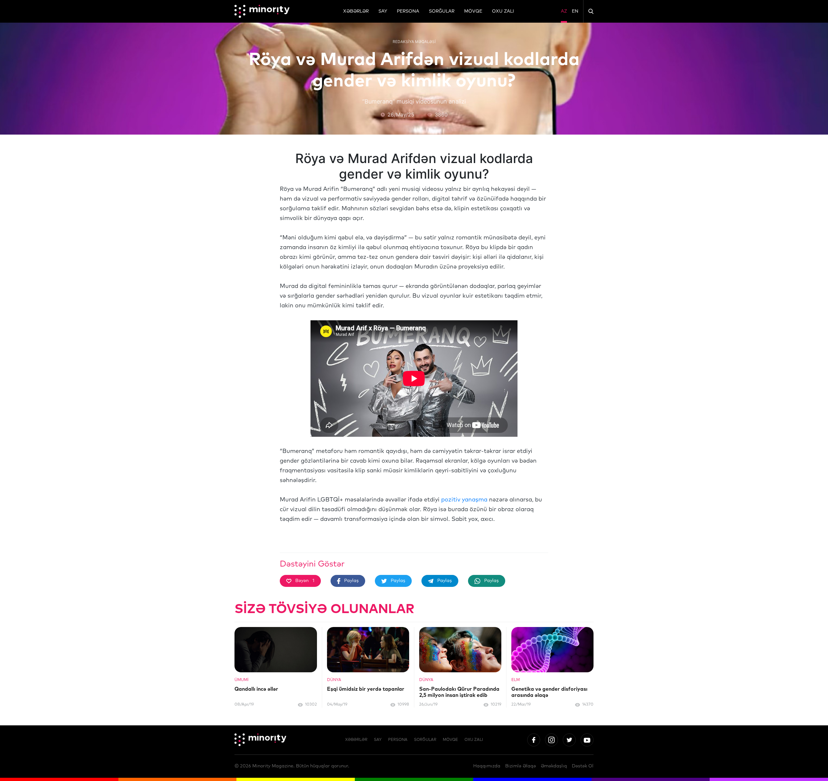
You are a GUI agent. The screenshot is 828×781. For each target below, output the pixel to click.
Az (564, 11)
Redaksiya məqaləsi (414, 41)
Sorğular (441, 11)
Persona (408, 11)
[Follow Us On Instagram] (551, 739)
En (575, 11)
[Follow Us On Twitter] (569, 739)
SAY (382, 11)
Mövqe (473, 11)
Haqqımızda (486, 766)
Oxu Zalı (503, 11)
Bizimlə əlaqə (520, 766)
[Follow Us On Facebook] (533, 739)
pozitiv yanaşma (464, 500)
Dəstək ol (583, 766)
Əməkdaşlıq (554, 766)
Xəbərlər (356, 11)
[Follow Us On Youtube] (587, 739)
